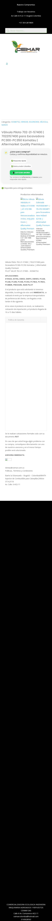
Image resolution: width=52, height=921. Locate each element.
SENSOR (24, 122)
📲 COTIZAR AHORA (21, 172)
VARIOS (5, 125)
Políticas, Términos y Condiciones (19, 471)
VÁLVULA (44, 122)
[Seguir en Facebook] (21, 704)
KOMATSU (15, 122)
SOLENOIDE (34, 122)
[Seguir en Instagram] (26, 704)
